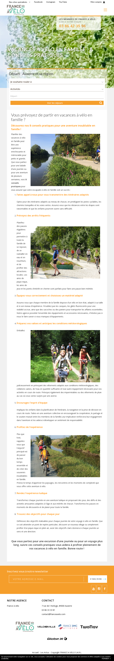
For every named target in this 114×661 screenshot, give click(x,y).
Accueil (35, 652)
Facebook (38, 2)
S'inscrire (96, 579)
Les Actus (44, 652)
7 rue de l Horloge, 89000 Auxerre (57, 606)
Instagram (50, 2)
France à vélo (13, 606)
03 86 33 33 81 (48, 610)
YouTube (63, 2)
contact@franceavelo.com (53, 614)
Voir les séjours (55, 102)
